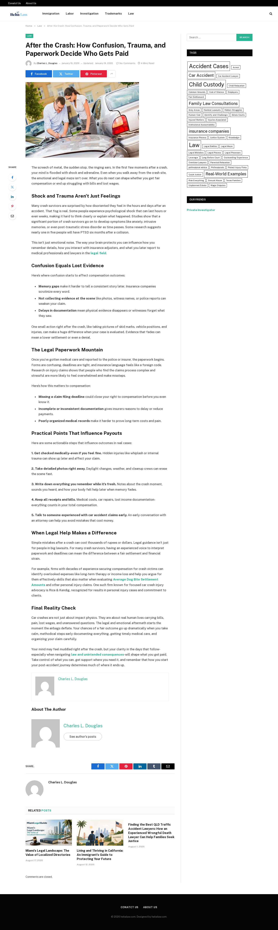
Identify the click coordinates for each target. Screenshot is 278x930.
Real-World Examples (226, 173)
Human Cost (194, 115)
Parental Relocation (220, 162)
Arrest (236, 67)
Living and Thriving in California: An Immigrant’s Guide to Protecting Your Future (100, 855)
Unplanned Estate (198, 185)
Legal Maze (227, 146)
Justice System (217, 137)
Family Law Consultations (213, 103)
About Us (31, 3)
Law (131, 13)
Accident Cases (208, 66)
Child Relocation (237, 86)
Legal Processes (233, 153)
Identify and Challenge (216, 115)
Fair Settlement (196, 97)
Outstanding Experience (236, 157)
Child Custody (206, 84)
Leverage (193, 157)
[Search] (270, 13)
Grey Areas (194, 110)
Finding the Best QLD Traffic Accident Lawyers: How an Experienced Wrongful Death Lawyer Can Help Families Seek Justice (151, 833)
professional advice (198, 167)
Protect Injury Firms (237, 167)
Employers (233, 92)
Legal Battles (210, 146)
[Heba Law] (19, 13)
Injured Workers (196, 120)
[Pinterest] (12, 206)
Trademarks (113, 13)
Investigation (89, 13)
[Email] (12, 216)
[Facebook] (12, 177)
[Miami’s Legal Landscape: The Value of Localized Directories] (49, 833)
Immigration (50, 13)
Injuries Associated (217, 120)
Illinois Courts (238, 115)
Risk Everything (196, 180)
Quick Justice (195, 174)
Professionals (217, 167)
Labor (70, 13)
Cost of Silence (216, 92)
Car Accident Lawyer (228, 76)
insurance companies (209, 131)
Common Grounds (197, 92)
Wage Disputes (217, 185)
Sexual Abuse (215, 180)
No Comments (127, 63)
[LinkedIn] (12, 196)
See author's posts (82, 736)
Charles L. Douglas (47, 63)
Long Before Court (211, 157)
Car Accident (201, 75)
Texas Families (233, 180)
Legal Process (214, 153)
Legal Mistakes (196, 153)
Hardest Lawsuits (212, 110)
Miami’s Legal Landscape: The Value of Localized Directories (48, 853)
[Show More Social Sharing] (111, 73)
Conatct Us (14, 3)
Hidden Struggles (233, 110)
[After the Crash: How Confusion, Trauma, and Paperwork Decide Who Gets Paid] (82, 156)
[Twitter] (12, 187)
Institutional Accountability (202, 125)
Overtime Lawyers (197, 162)
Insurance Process (197, 137)
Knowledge (234, 137)
